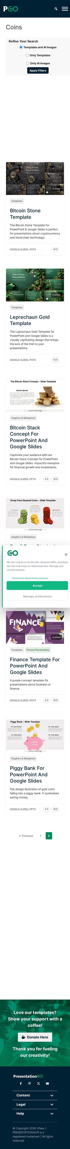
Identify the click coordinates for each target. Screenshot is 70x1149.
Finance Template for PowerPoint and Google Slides (35, 666)
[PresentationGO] (10, 9)
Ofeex (41, 1128)
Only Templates (40, 55)
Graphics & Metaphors (23, 417)
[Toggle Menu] (65, 9)
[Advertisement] (35, 114)
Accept (37, 585)
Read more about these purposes (30, 578)
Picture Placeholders (38, 649)
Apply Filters (38, 70)
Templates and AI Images (40, 47)
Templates (17, 200)
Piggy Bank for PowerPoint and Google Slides (29, 774)
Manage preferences (37, 596)
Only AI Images (40, 63)
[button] (66, 555)
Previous (26, 835)
